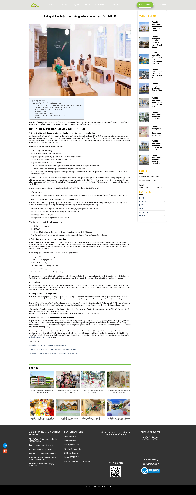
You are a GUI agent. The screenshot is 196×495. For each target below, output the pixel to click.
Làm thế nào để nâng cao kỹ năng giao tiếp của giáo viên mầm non (52, 349)
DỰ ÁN (76, 5)
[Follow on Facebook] (160, 5)
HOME (50, 5)
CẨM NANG (100, 5)
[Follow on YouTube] (165, 5)
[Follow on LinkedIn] (153, 438)
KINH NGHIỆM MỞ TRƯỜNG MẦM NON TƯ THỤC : (48, 103)
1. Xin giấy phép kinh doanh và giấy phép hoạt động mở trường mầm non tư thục (59, 105)
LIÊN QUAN (37, 117)
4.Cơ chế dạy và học (42, 111)
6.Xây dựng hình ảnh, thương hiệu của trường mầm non (52, 115)
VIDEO (87, 5)
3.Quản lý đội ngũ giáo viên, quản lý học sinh (49, 109)
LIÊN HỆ (114, 5)
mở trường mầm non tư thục (39, 337)
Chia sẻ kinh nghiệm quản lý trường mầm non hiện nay (48, 345)
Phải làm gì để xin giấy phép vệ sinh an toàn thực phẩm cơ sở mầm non (54, 353)
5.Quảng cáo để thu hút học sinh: (45, 113)
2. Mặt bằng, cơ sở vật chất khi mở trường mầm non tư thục (53, 107)
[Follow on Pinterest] (163, 5)
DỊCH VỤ (63, 5)
